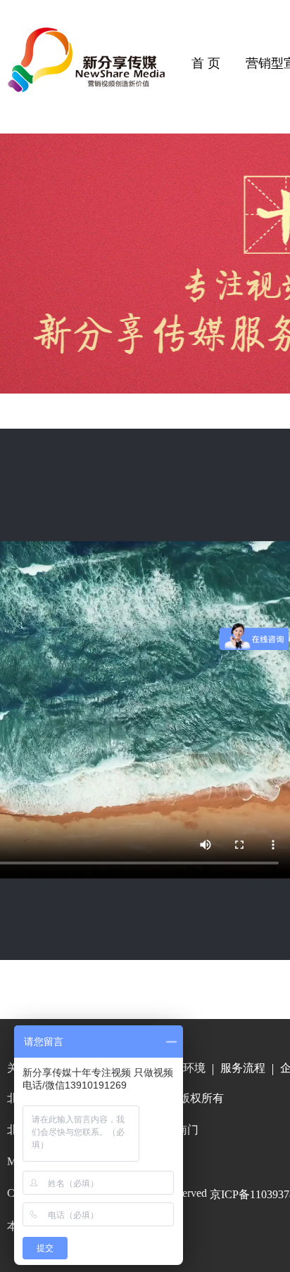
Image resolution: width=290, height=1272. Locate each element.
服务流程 (242, 1068)
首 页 (205, 63)
